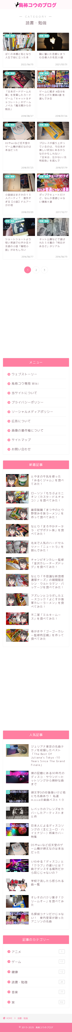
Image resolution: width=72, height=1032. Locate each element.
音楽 (37, 992)
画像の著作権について (28, 430)
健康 (37, 972)
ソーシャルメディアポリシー (32, 412)
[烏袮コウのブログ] (36, 6)
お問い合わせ (21, 449)
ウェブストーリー (24, 374)
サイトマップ (21, 440)
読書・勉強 (37, 982)
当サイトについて (24, 393)
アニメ (37, 952)
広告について (21, 421)
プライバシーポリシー (28, 402)
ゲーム (37, 962)
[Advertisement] (36, 316)
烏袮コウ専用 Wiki (25, 383)
